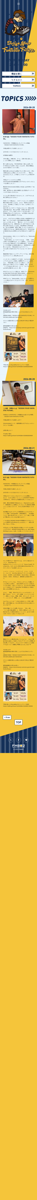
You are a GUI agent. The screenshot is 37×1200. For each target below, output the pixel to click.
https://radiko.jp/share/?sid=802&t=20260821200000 (18, 706)
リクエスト (16, 79)
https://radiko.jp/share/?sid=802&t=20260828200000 (18, 366)
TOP (18, 722)
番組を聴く (16, 73)
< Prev (7, 717)
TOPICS (16, 85)
